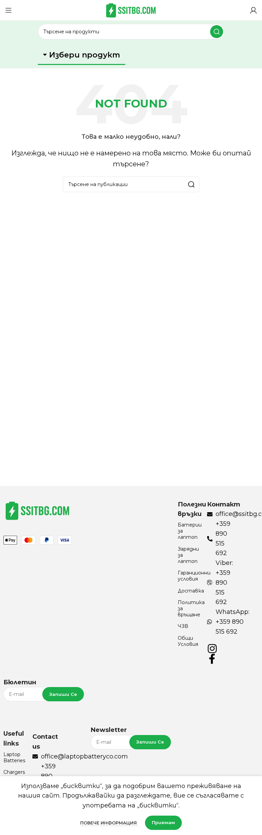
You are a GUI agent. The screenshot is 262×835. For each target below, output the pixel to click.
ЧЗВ (183, 626)
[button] (81, 55)
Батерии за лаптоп (189, 531)
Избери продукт (84, 55)
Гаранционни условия (189, 576)
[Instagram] (212, 649)
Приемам (163, 822)
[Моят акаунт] (253, 10)
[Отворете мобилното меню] (8, 10)
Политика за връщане (189, 608)
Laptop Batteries (14, 757)
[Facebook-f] (212, 659)
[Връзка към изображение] (37, 510)
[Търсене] (216, 31)
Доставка (189, 591)
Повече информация (109, 822)
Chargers (14, 772)
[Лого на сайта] (131, 10)
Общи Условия (188, 641)
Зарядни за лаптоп (188, 555)
